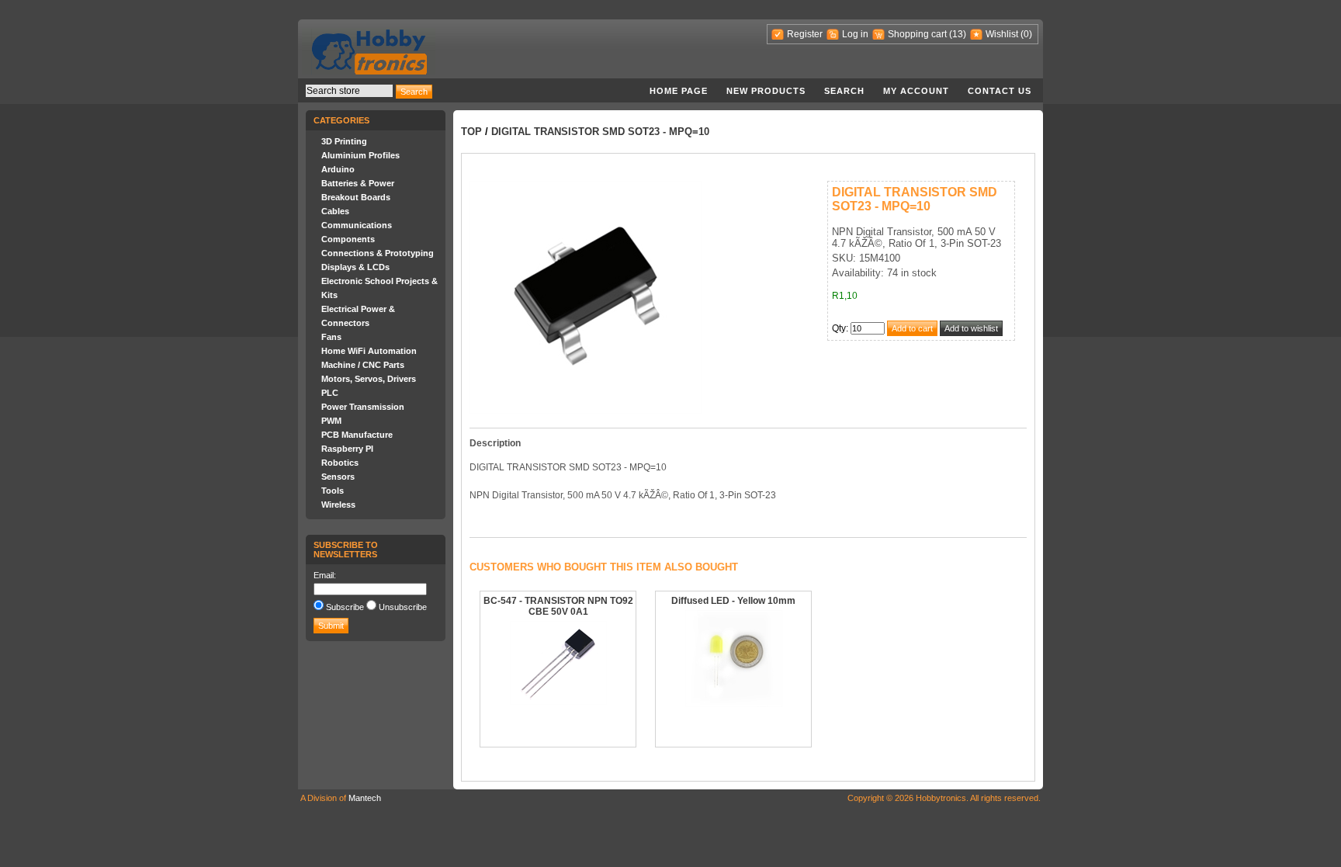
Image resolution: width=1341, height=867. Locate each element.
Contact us (999, 90)
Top (471, 131)
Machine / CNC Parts (362, 364)
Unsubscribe (403, 607)
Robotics (340, 462)
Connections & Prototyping (377, 253)
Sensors (338, 476)
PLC (329, 392)
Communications (356, 225)
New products (766, 90)
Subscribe (345, 607)
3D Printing (344, 141)
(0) (1026, 34)
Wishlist (1002, 34)
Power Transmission (362, 406)
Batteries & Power (357, 183)
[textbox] (349, 91)
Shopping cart (917, 34)
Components (348, 239)
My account (916, 90)
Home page (679, 90)
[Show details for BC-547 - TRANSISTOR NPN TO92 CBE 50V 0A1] (558, 701)
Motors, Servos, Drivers (368, 378)
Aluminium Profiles (360, 155)
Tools (332, 490)
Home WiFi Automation (369, 350)
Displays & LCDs (355, 267)
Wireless (338, 504)
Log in (855, 34)
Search (844, 90)
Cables (335, 211)
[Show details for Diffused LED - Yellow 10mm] (733, 704)
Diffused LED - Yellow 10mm (733, 600)
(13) (957, 34)
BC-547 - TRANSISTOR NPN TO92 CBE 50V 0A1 (558, 606)
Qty (839, 328)
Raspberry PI (347, 448)
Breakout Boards (355, 197)
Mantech (364, 798)
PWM (331, 420)
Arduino (338, 169)
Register (805, 34)
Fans (331, 337)
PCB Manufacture (357, 434)
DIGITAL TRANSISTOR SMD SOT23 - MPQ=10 (600, 131)
